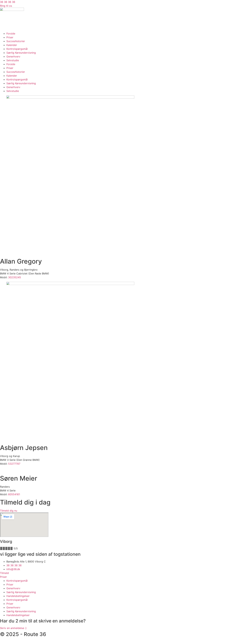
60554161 (14, 494)
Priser (9, 37)
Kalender (11, 45)
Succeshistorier (15, 41)
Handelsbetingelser (18, 596)
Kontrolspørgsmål (17, 48)
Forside (10, 33)
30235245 (14, 277)
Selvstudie (12, 60)
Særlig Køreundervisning (21, 52)
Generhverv (13, 56)
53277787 (14, 463)
